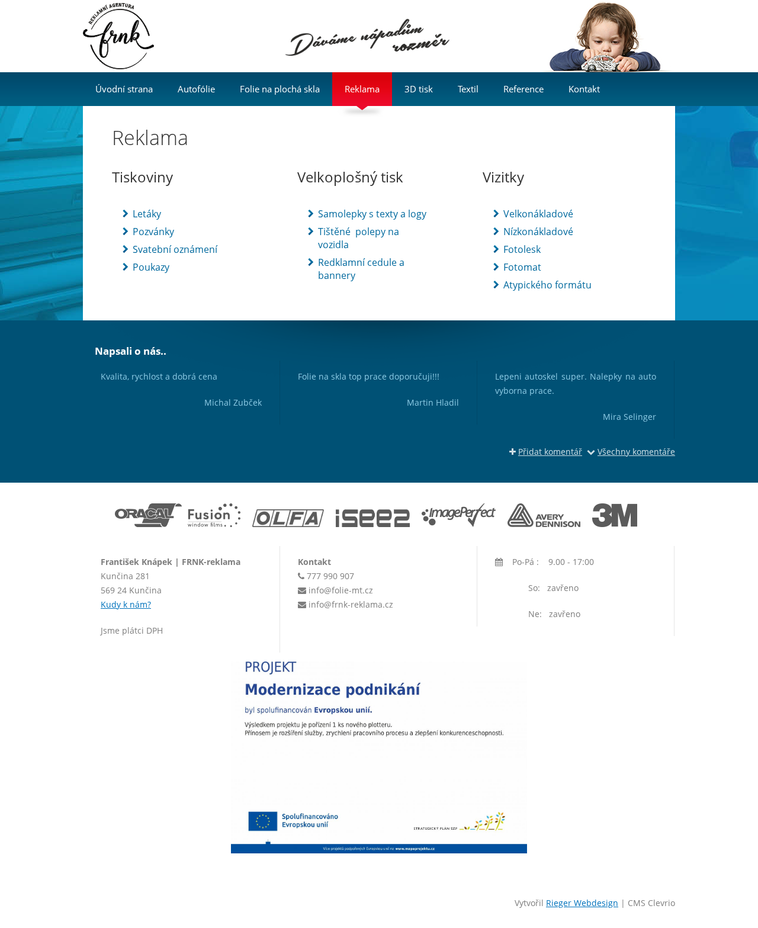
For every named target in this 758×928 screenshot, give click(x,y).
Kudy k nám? (126, 604)
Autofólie (196, 89)
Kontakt (584, 89)
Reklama (362, 89)
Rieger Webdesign (582, 902)
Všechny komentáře (636, 451)
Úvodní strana (124, 89)
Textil (468, 89)
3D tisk (418, 89)
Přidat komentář (550, 451)
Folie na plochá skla (280, 89)
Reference (523, 89)
